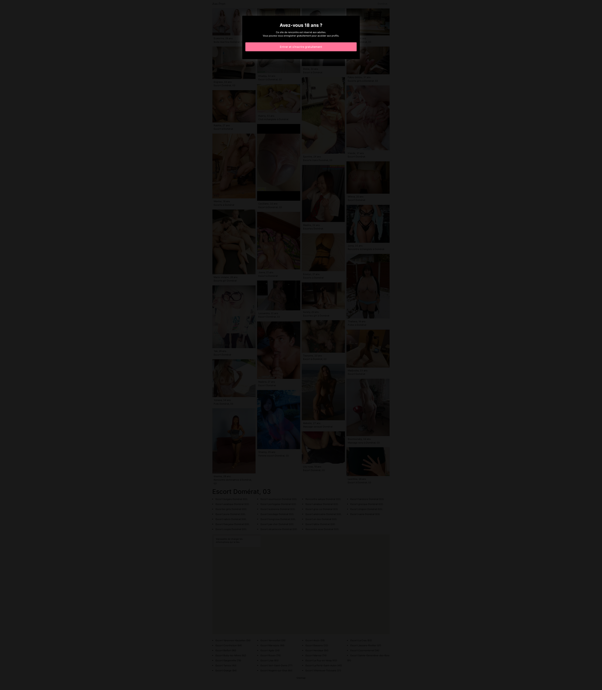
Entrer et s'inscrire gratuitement (301, 46)
